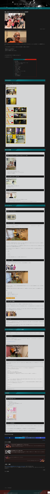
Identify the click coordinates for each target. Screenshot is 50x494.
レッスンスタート (17, 65)
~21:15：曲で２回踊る (17, 69)
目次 (24, 59)
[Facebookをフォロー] (30, 438)
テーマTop (10, 434)
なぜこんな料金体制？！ (18, 75)
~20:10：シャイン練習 (17, 67)
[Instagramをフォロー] (40, 438)
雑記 (12, 434)
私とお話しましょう (17, 64)
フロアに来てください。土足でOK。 (19, 63)
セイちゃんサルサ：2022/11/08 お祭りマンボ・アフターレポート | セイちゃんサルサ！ (16, 466)
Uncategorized (6, 434)
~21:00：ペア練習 (17, 68)
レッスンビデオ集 (8, 341)
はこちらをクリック (13, 341)
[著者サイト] (10, 438)
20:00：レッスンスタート (18, 66)
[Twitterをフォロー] (20, 438)
